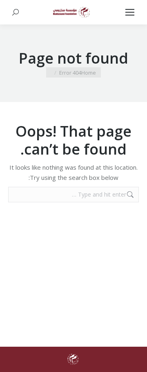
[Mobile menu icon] (130, 12)
